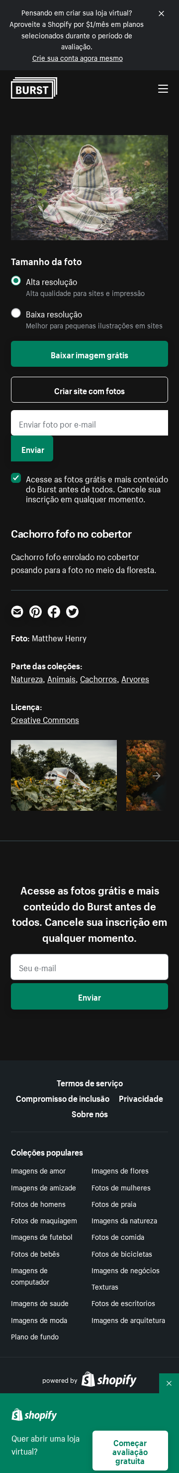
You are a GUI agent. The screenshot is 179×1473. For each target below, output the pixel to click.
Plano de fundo (35, 1335)
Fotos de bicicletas (121, 1253)
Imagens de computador (30, 1275)
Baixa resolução (54, 313)
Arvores (135, 677)
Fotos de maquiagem (44, 1219)
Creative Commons (45, 718)
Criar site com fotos (89, 389)
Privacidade (141, 1097)
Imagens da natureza (124, 1219)
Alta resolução (51, 281)
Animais (61, 677)
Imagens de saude (40, 1302)
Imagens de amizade (43, 1186)
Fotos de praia (113, 1203)
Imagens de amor (38, 1170)
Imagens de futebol (42, 1236)
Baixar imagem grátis (89, 353)
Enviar (32, 448)
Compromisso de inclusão (62, 1097)
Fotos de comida (117, 1236)
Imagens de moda (39, 1319)
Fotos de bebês (35, 1253)
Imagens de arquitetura (128, 1319)
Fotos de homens (38, 1203)
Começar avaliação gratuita (130, 1450)
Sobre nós (90, 1112)
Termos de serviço (90, 1081)
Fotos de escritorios (123, 1302)
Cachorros (98, 677)
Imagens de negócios (125, 1269)
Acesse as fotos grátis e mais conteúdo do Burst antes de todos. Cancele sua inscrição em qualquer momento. (97, 488)
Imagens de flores (120, 1170)
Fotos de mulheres (121, 1186)
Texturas (104, 1286)
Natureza (27, 677)
